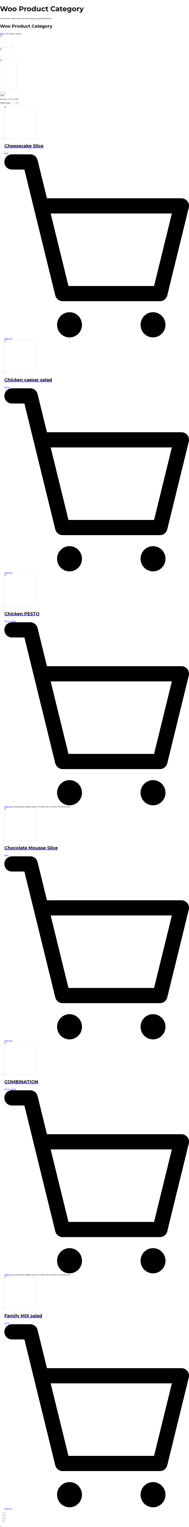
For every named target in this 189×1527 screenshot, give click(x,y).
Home (2, 34)
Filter (2, 95)
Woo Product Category (13, 34)
